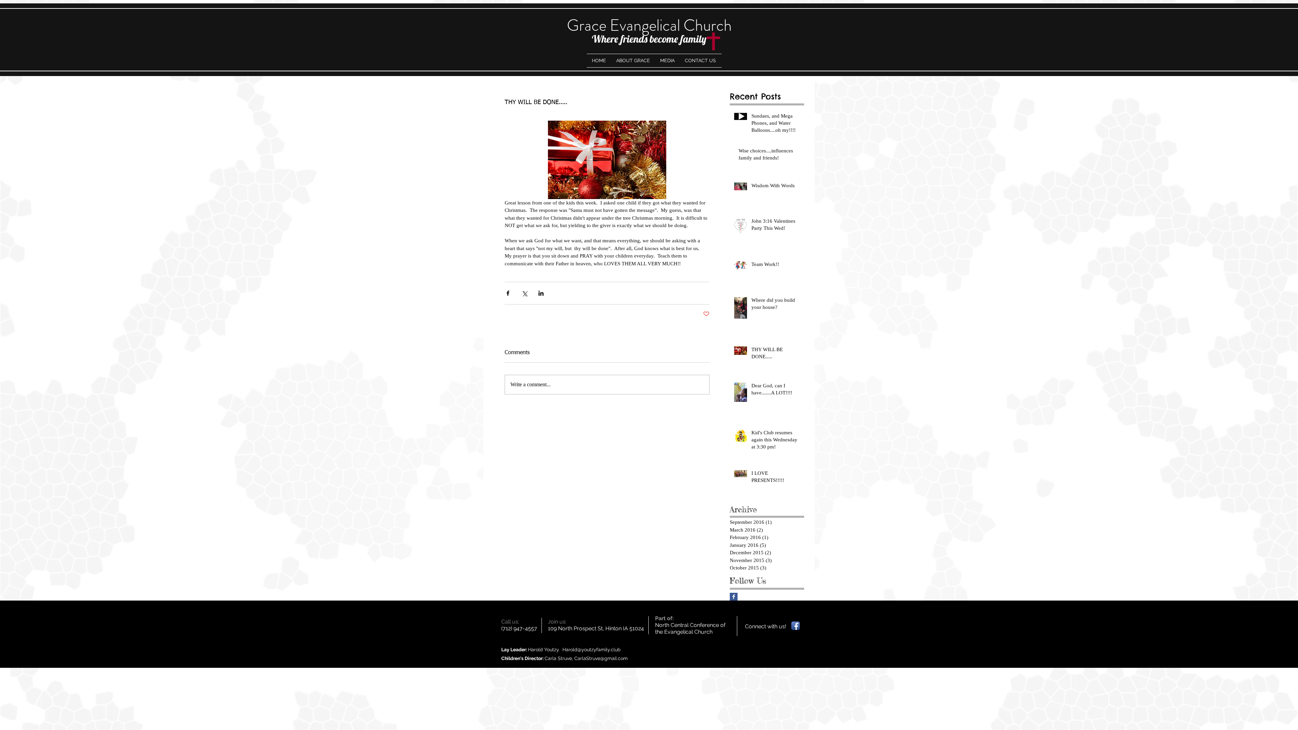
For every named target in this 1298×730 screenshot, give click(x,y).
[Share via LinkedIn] (541, 293)
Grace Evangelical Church (649, 25)
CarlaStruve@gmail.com (601, 658)
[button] (667, 60)
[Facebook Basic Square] (734, 597)
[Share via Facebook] (508, 293)
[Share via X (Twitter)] (524, 293)
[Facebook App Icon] (795, 626)
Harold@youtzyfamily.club (591, 649)
